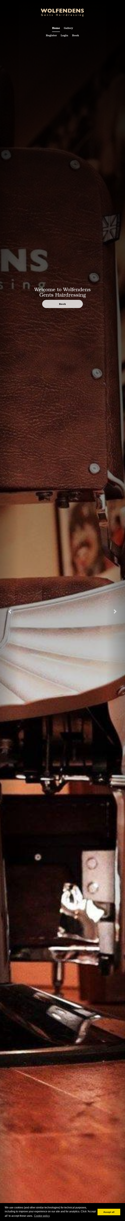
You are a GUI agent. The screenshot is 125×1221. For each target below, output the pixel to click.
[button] (9, 610)
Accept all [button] (108, 1212)
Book (75, 35)
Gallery (68, 28)
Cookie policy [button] (42, 1215)
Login (64, 35)
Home (56, 28)
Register (51, 35)
